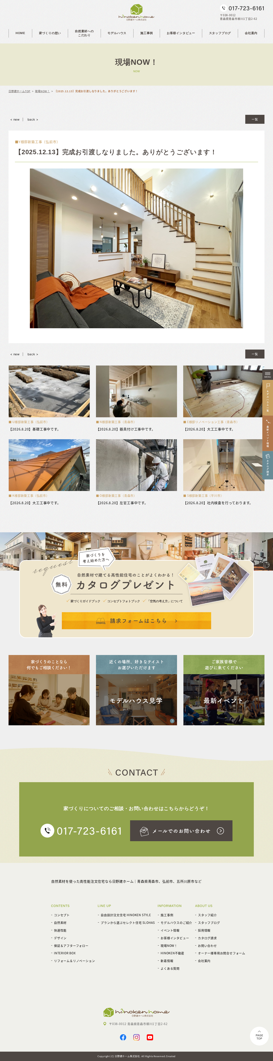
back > (33, 119)
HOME (20, 33)
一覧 (255, 119)
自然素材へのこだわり (84, 33)
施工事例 (146, 33)
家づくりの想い (50, 33)
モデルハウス (116, 33)
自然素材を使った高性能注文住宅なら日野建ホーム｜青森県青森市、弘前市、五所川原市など (126, 881)
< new (15, 119)
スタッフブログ (220, 33)
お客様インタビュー (181, 33)
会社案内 (251, 33)
